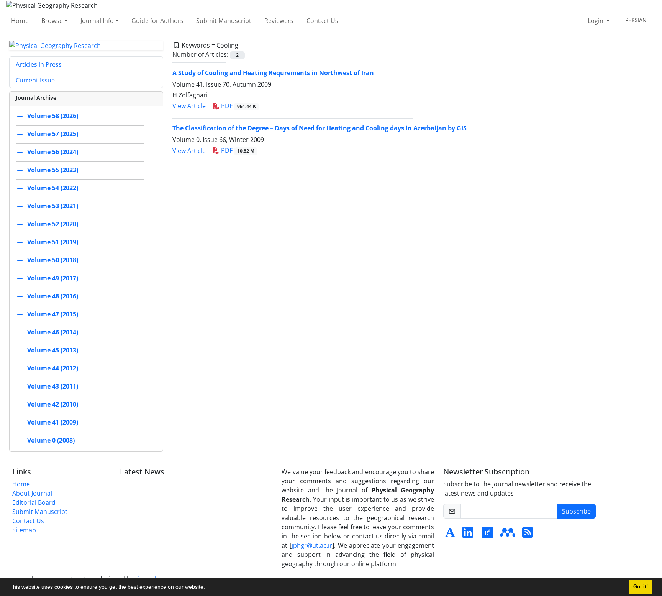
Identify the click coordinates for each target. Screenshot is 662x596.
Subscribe (576, 511)
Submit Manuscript (223, 20)
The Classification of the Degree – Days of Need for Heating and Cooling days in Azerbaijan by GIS (319, 128)
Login (596, 20)
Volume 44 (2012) (52, 368)
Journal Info (97, 20)
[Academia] (450, 534)
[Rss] (527, 534)
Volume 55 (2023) (52, 170)
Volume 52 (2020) (52, 224)
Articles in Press (39, 64)
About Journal (32, 493)
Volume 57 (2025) (52, 134)
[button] (207, 588)
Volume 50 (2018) (52, 260)
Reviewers (278, 20)
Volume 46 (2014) (52, 332)
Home (20, 20)
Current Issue (35, 80)
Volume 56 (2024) (52, 152)
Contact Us (322, 20)
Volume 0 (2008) (51, 440)
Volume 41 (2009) (52, 422)
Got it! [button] (640, 586)
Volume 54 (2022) (52, 188)
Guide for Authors (157, 20)
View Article (189, 106)
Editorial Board (34, 502)
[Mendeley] (507, 534)
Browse (52, 20)
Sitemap (24, 530)
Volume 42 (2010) (52, 404)
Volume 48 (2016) (52, 296)
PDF (238, 106)
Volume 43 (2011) (52, 386)
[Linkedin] (468, 534)
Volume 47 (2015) (52, 314)
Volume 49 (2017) (52, 278)
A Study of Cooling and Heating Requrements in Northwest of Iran (273, 73)
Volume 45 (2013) (52, 350)
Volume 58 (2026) (52, 116)
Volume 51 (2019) (52, 242)
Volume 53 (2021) (52, 206)
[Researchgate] (487, 534)
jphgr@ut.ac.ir (312, 545)
